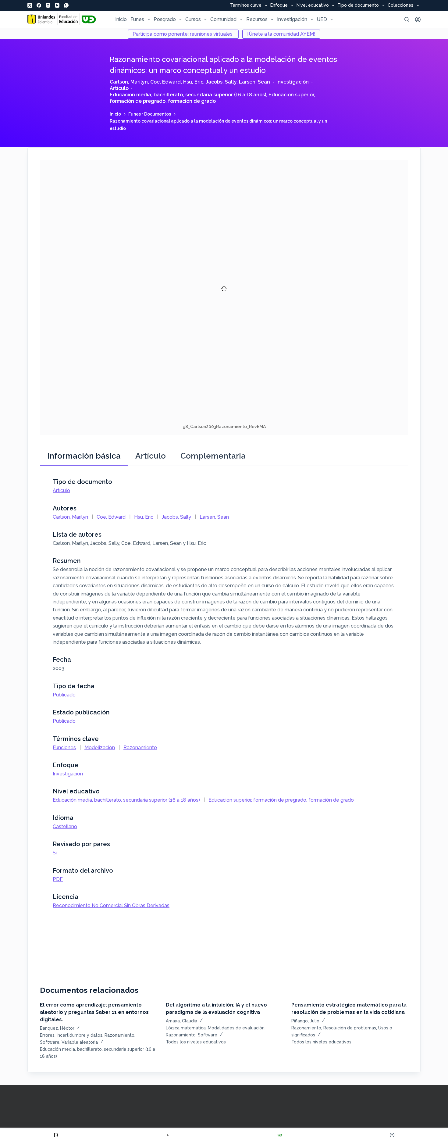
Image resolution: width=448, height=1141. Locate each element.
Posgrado (165, 19)
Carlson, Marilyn (129, 82)
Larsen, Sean (254, 82)
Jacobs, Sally (221, 82)
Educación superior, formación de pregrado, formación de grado (212, 98)
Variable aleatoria (80, 1042)
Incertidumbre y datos (79, 1035)
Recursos (257, 19)
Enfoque (279, 5)
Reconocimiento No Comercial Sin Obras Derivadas (111, 905)
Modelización (99, 747)
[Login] (418, 19)
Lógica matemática (186, 1027)
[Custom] (56, 1135)
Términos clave (245, 5)
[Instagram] (48, 5)
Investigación (292, 19)
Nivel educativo (313, 5)
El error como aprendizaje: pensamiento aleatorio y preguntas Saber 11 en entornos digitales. (94, 1012)
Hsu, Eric (193, 82)
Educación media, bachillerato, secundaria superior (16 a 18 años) (188, 95)
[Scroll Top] (392, 1135)
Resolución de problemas (349, 1027)
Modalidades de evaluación (236, 1027)
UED (322, 19)
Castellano (65, 826)
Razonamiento (140, 747)
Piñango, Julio (305, 1020)
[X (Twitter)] (29, 5)
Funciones (64, 747)
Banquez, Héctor (57, 1028)
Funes (137, 19)
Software (49, 1042)
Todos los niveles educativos (196, 1041)
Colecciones (400, 5)
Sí (55, 853)
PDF (58, 879)
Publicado (64, 695)
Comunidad (223, 19)
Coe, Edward (165, 82)
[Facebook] (39, 5)
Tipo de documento (358, 5)
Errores (47, 1035)
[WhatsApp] (66, 5)
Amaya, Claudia (181, 1020)
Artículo (119, 88)
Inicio (121, 19)
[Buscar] (406, 19)
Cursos (193, 19)
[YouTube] (57, 5)
